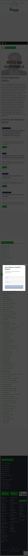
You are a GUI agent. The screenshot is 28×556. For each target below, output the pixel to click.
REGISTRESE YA (14, 286)
